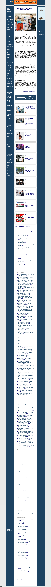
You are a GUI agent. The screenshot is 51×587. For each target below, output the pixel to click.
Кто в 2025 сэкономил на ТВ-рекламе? (25, 494)
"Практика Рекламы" (32, 92)
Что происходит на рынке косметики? (25, 535)
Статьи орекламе (9, 35)
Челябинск (8, 141)
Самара (8, 136)
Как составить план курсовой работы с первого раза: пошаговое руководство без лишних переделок (25, 432)
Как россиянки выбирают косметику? (25, 504)
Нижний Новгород (10, 133)
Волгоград (8, 146)
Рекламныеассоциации (9, 105)
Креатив (8, 107)
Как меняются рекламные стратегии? (25, 513)
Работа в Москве (41, 31)
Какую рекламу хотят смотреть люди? (25, 519)
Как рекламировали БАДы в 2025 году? (26, 319)
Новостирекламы (9, 9)
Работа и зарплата (41, 34)
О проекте (9, 118)
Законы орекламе (9, 111)
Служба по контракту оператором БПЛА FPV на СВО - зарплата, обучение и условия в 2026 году (26, 369)
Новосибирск (9, 131)
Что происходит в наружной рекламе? (25, 507)
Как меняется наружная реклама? (24, 410)
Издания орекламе (9, 97)
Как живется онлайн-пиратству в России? (26, 574)
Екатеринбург (9, 134)
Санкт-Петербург (9, 130)
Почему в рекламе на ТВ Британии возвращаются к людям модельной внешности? (25, 499)
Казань (8, 139)
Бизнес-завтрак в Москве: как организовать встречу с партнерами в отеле (25, 297)
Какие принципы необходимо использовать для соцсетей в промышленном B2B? (24, 234)
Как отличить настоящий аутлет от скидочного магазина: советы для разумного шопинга (25, 551)
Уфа (7, 144)
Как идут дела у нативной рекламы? (25, 390)
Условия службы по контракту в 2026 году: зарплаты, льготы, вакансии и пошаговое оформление (25, 422)
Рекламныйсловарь (9, 93)
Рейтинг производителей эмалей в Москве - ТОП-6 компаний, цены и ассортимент (25, 486)
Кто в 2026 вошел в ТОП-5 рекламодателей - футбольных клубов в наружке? (26, 287)
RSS (7, 545)
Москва (8, 128)
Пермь (8, 147)
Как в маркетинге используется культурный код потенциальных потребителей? (24, 362)
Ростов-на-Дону (9, 172)
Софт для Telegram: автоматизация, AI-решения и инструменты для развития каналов (26, 332)
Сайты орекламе (9, 101)
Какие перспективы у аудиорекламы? (25, 407)
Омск (7, 138)
